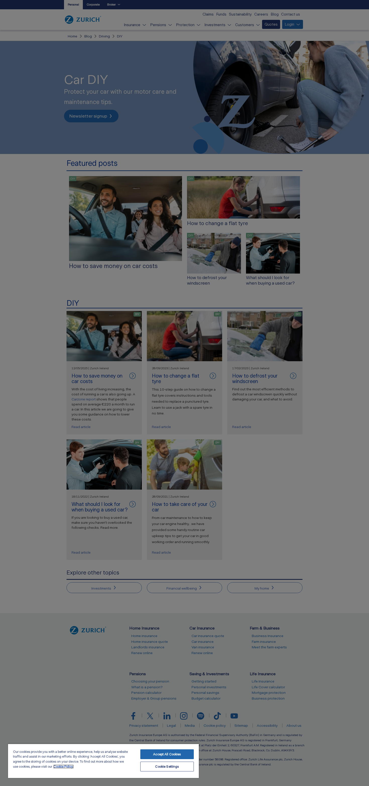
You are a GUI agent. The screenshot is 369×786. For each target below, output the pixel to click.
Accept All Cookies (167, 754)
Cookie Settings (167, 766)
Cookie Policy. (63, 766)
